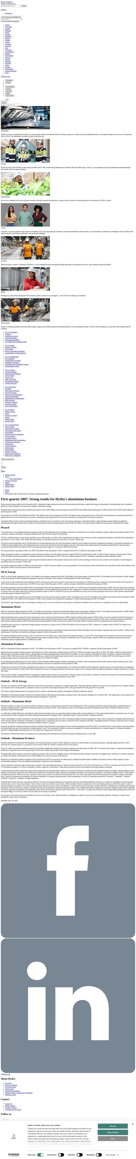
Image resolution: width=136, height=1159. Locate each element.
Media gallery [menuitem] (9, 419)
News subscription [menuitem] (11, 406)
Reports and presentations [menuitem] (13, 395)
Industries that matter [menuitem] (12, 429)
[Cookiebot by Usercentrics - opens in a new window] (13, 1154)
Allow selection (113, 1132)
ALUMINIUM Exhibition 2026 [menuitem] (16, 342)
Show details (110, 1155)
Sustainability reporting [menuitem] (13, 360)
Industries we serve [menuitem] (11, 336)
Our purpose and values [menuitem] (13, 431)
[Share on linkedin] (68, 1072)
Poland (7, 59)
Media (3, 471)
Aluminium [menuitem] (9, 80)
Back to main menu (8, 459)
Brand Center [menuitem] (9, 421)
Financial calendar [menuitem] (11, 402)
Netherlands (9, 56)
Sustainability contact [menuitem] (12, 366)
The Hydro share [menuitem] (10, 393)
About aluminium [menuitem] (11, 338)
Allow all (113, 1126)
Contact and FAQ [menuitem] (11, 383)
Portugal (8, 61)
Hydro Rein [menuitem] (9, 349)
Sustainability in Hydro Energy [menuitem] (15, 353)
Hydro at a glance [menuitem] (11, 415)
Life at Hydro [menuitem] (9, 376)
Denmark (8, 36)
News (7, 492)
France (7, 42)
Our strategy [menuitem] (9, 432)
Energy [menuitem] (8, 82)
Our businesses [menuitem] (10, 436)
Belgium (8, 31)
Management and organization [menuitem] (15, 440)
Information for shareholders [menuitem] (14, 398)
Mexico (7, 54)
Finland (7, 40)
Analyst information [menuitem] (11, 396)
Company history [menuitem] (11, 438)
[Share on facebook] (68, 937)
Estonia (7, 38)
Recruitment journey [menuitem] (12, 381)
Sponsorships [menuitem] (9, 450)
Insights (3, 10)
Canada (7, 34)
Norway (8, 57)
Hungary (8, 46)
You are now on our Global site (11, 17)
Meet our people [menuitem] (10, 379)
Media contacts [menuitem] (10, 412)
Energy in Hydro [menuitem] (10, 347)
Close (3, 467)
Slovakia (8, 63)
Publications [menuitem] (9, 444)
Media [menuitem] (8, 93)
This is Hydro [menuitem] (9, 427)
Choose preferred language (10, 21)
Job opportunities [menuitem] (11, 372)
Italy (6, 48)
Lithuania (8, 50)
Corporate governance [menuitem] (12, 442)
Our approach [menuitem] (9, 359)
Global (7, 25)
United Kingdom (10, 71)
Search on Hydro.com (8, 4)
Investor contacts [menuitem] (10, 404)
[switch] (61, 1154)
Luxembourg (9, 52)
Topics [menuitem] (7, 417)
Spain (7, 65)
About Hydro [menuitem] (10, 95)
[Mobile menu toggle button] (7, 100)
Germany (8, 44)
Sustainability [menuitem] (10, 87)
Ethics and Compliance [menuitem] (13, 455)
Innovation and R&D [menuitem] (12, 340)
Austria (7, 29)
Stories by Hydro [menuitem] (11, 452)
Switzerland (9, 69)
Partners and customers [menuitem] (13, 454)
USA (7, 73)
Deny (113, 1139)
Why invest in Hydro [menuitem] (12, 391)
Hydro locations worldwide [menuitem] (14, 434)
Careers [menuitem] (8, 89)
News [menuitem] (7, 413)
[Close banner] (132, 1124)
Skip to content (7, 2)
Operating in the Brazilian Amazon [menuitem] (16, 364)
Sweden (8, 67)
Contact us (8, 13)
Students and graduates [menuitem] (13, 374)
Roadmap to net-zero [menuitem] (12, 362)
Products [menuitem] (8, 334)
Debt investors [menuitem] (10, 400)
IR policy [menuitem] (8, 389)
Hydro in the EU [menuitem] (10, 446)
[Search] (22, 19)
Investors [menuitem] (9, 91)
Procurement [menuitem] (9, 448)
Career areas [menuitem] (9, 377)
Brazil (7, 33)
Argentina (8, 27)
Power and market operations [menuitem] (15, 351)
